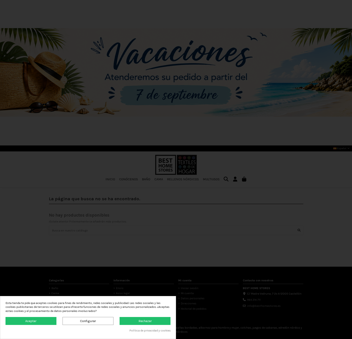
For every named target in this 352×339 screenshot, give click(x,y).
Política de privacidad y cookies (150, 330)
